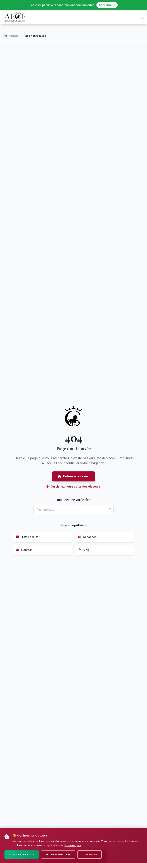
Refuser (91, 854)
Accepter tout (23, 854)
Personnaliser (60, 854)
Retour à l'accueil (75, 476)
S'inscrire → (107, 4)
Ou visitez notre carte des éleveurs (75, 486)
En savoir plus (73, 845)
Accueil (13, 35)
